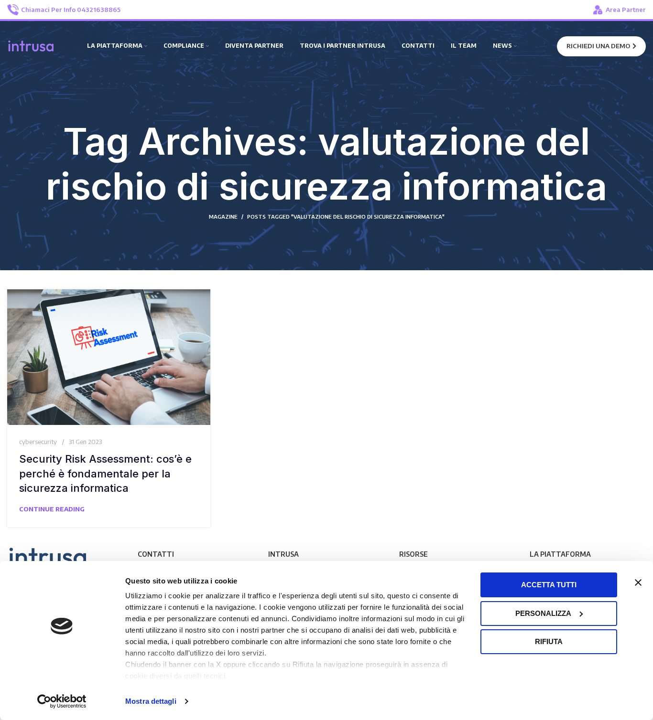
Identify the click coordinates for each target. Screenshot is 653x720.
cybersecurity (38, 441)
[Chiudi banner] (638, 582)
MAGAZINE (223, 216)
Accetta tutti (549, 585)
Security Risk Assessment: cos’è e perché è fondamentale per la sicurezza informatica (105, 474)
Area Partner (626, 9)
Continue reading (52, 509)
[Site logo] (31, 45)
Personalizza (543, 613)
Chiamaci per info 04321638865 (70, 9)
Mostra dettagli (150, 701)
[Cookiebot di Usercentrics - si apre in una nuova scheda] (62, 701)
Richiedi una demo (598, 46)
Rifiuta (549, 641)
